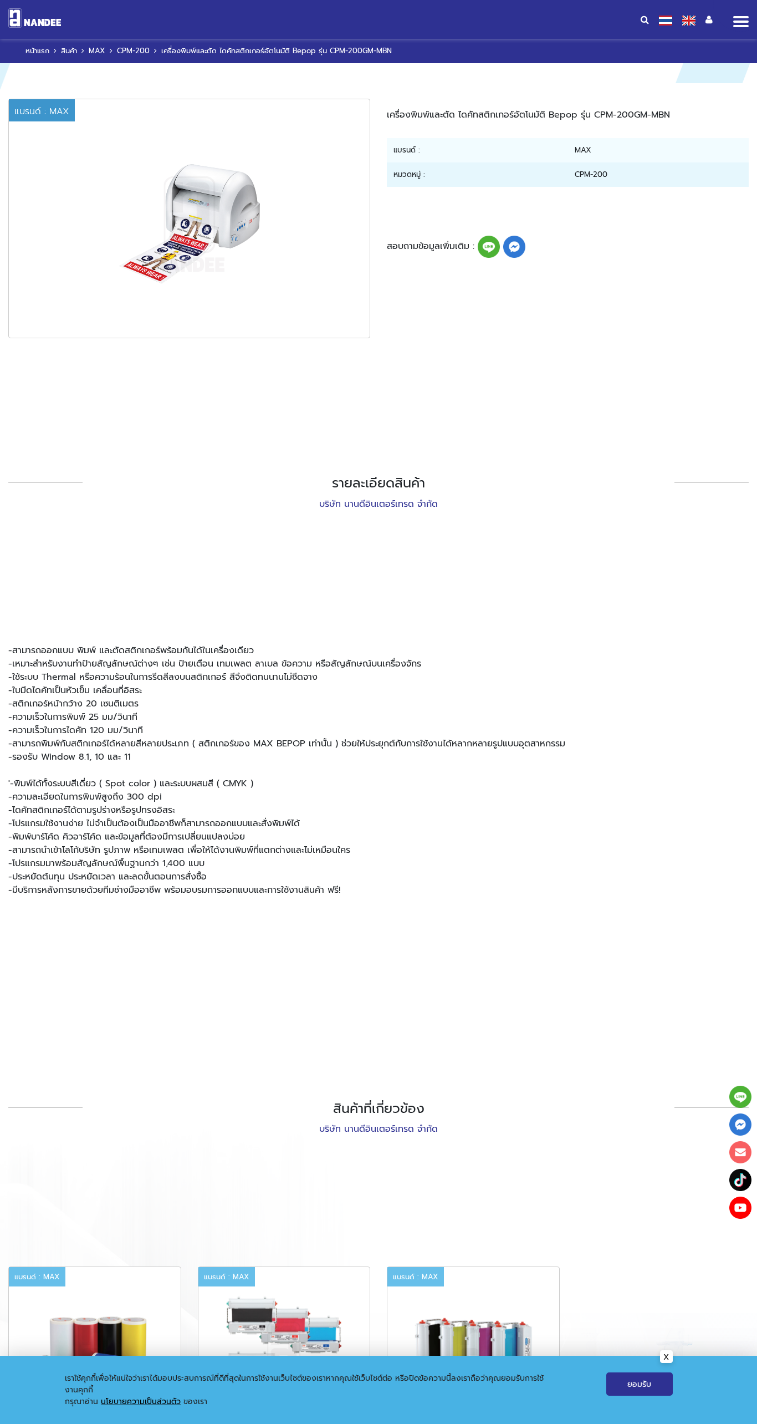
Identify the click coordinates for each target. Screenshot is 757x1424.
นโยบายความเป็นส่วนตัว (141, 1401)
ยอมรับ (639, 1384)
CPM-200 (133, 50)
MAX (97, 50)
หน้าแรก (37, 50)
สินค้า (69, 50)
